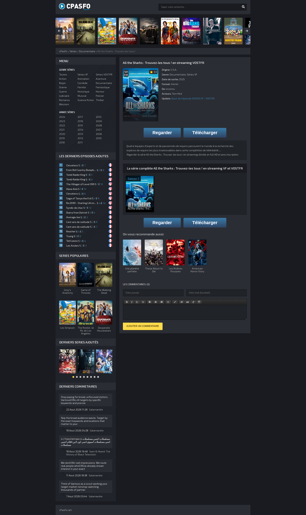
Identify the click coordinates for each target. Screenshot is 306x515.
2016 (80, 121)
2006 (99, 133)
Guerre (63, 91)
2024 (62, 116)
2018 (62, 142)
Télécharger (204, 132)
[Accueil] (79, 7)
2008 (99, 125)
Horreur (100, 91)
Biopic (62, 82)
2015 (80, 125)
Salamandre (96, 409)
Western (64, 104)
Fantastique (103, 87)
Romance (64, 100)
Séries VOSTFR (104, 74)
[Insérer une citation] (188, 302)
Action (62, 78)
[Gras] (126, 302)
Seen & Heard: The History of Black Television (88, 453)
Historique (83, 91)
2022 (62, 125)
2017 (80, 116)
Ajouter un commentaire (142, 326)
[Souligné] (137, 302)
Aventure (101, 78)
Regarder (162, 132)
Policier (100, 95)
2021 (62, 129)
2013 (80, 133)
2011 (80, 142)
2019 (62, 138)
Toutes (63, 74)
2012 (80, 138)
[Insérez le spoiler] (199, 302)
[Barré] (143, 302)
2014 (80, 129)
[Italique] (131, 302)
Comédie (82, 82)
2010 (98, 116)
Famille (82, 87)
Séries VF (192, 74)
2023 (62, 121)
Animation (83, 78)
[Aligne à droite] (161, 302)
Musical (82, 95)
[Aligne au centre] (156, 302)
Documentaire (178, 74)
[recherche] (243, 7)
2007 (99, 129)
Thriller (100, 100)
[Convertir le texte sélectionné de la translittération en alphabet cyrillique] (193, 302)
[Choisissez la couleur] (175, 302)
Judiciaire (64, 95)
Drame (63, 87)
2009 (99, 121)
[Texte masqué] (182, 302)
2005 (99, 138)
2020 (62, 133)
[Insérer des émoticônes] (168, 302)
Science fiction (86, 100)
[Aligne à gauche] (150, 302)
